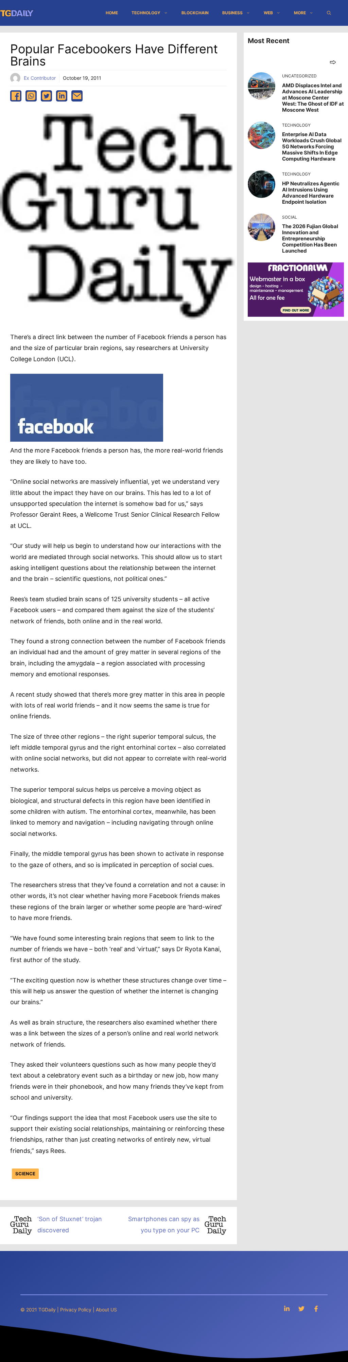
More (300, 12)
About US (106, 1309)
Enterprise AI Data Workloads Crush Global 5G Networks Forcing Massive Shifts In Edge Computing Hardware (312, 146)
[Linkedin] (287, 1308)
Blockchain (195, 12)
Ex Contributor (40, 78)
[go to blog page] (332, 62)
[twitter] (46, 96)
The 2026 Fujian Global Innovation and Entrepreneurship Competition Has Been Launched (310, 238)
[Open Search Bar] (329, 13)
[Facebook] (316, 1308)
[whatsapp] (31, 96)
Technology (146, 12)
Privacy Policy (75, 1309)
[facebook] (15, 96)
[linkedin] (61, 96)
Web (268, 12)
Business (232, 12)
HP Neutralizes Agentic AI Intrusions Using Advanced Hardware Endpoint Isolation (311, 192)
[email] (77, 96)
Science (25, 1173)
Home (112, 12)
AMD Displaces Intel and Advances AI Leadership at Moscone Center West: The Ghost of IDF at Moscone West (313, 97)
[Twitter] (301, 1308)
